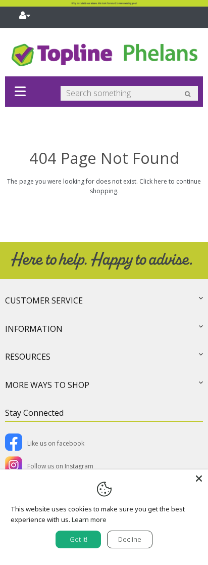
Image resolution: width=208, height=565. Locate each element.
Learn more (89, 519)
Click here (153, 181)
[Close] (199, 478)
